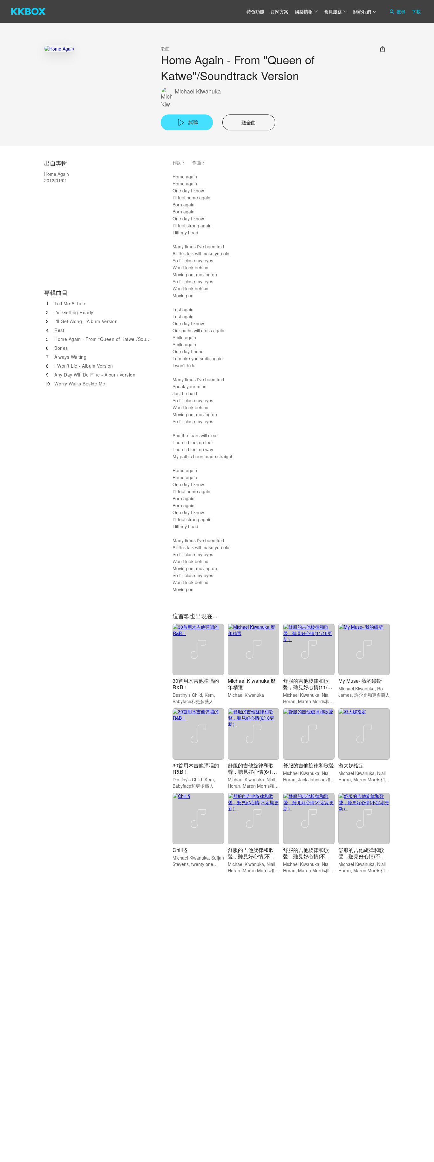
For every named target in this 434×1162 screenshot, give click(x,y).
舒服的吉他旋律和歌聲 (308, 765)
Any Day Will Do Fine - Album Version (94, 374)
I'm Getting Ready (73, 312)
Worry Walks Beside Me (79, 383)
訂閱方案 (279, 11)
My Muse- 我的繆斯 (360, 680)
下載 (416, 11)
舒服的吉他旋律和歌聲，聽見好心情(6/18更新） (251, 772)
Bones (61, 348)
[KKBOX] (28, 11)
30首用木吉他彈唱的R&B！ (196, 684)
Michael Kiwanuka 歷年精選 (252, 684)
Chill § (180, 850)
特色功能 (255, 11)
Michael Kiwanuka (198, 91)
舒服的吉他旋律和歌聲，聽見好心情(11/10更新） (308, 687)
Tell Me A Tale (69, 303)
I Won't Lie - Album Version (83, 366)
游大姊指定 (351, 765)
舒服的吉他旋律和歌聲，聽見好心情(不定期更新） (251, 856)
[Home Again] (59, 48)
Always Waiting (70, 357)
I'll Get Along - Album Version (86, 321)
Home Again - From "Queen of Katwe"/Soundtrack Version (117, 339)
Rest (59, 330)
